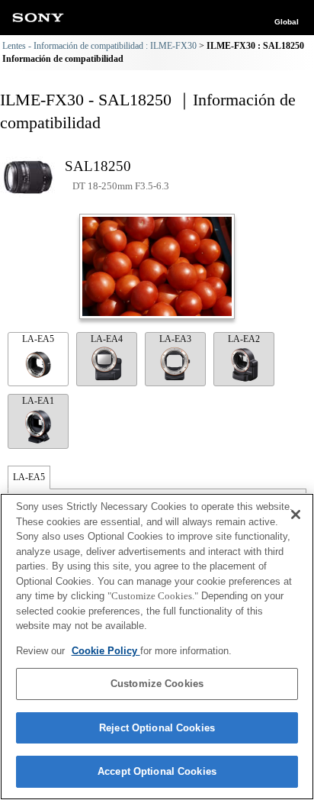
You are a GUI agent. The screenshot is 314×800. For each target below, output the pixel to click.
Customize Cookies (157, 683)
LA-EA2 (244, 339)
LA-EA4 (107, 339)
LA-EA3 (175, 339)
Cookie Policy (106, 650)
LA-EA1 (38, 400)
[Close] (295, 514)
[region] (157, 646)
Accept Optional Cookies (157, 771)
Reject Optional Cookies (157, 728)
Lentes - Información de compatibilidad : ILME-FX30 (99, 45)
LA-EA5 (38, 339)
